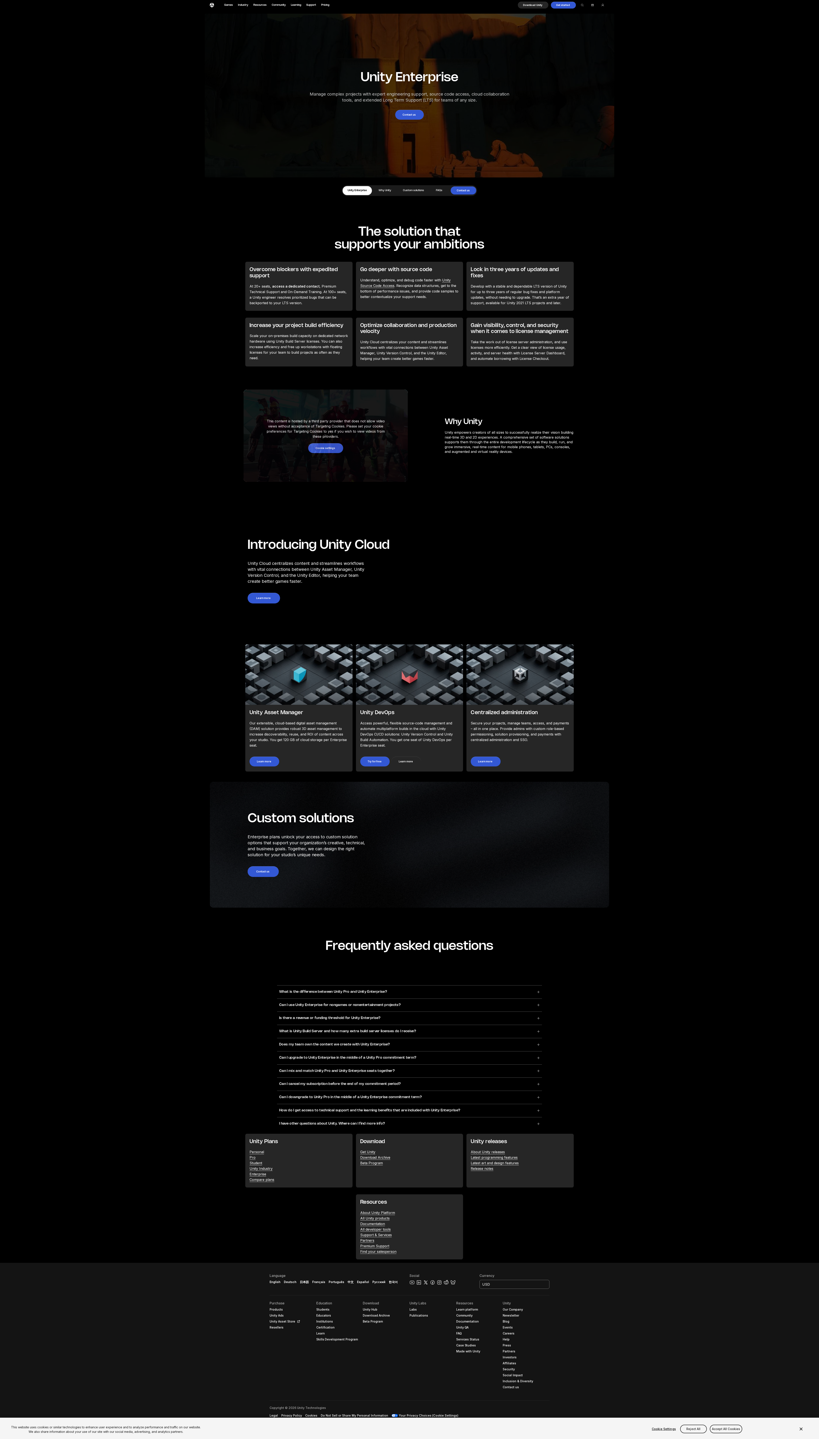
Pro (253, 1157)
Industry (243, 5)
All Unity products (375, 1218)
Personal (257, 1152)
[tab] (357, 190)
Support (311, 5)
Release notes (482, 1168)
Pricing (325, 5)
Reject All (693, 1429)
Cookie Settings (664, 1429)
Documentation (372, 1224)
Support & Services (376, 1235)
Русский (378, 1282)
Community (279, 5)
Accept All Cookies (726, 1429)
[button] (533, 5)
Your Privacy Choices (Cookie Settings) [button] (428, 1415)
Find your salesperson (378, 1251)
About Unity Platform (377, 1213)
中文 (351, 1282)
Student (256, 1163)
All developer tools (375, 1229)
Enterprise (258, 1174)
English (275, 1282)
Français (318, 1282)
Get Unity (367, 1152)
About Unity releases (488, 1152)
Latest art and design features (495, 1163)
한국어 (393, 1282)
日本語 (304, 1282)
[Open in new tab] (297, 1321)
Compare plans (262, 1179)
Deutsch (290, 1282)
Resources (260, 5)
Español (363, 1282)
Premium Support (374, 1246)
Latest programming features (494, 1157)
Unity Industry (261, 1168)
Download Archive (375, 1157)
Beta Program (371, 1163)
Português (336, 1282)
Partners (367, 1240)
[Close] (801, 1429)
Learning (296, 5)
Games (228, 5)
